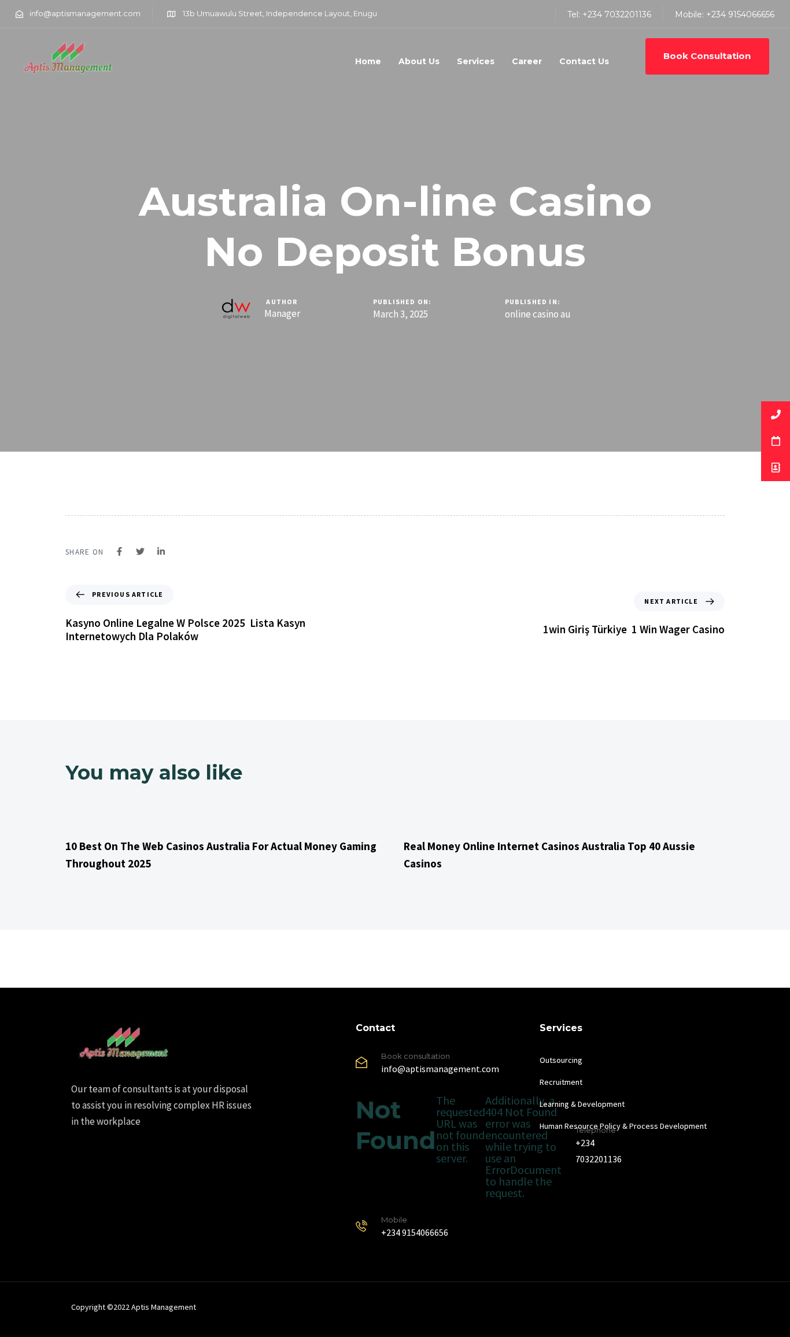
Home (368, 61)
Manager (282, 313)
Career (527, 61)
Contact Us (584, 61)
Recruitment (561, 1082)
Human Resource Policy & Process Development (623, 1126)
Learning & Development (582, 1104)
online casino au (538, 314)
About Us (419, 61)
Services (475, 61)
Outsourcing (561, 1060)
